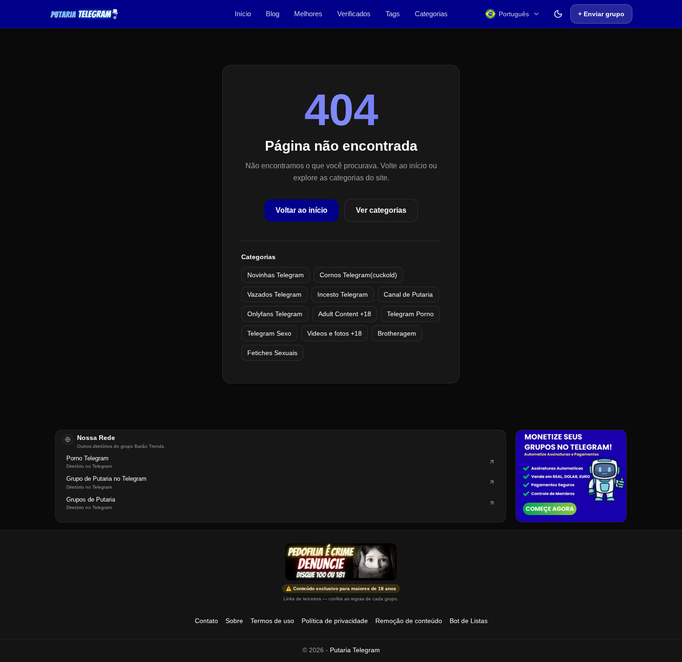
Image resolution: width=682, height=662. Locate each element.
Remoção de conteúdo (408, 620)
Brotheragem (397, 333)
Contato (206, 620)
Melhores (308, 14)
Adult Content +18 (344, 314)
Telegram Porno (410, 314)
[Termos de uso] (341, 561)
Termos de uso (272, 620)
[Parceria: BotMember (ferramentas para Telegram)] (571, 476)
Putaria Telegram (355, 650)
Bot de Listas (469, 620)
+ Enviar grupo (601, 14)
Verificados (354, 14)
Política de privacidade (335, 620)
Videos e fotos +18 (334, 333)
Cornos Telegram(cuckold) (358, 275)
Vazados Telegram (274, 294)
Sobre (234, 620)
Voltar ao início (302, 210)
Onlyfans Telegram (274, 314)
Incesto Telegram (342, 294)
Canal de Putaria (408, 294)
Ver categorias (381, 210)
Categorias (431, 14)
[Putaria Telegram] (84, 13)
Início (243, 14)
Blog (272, 14)
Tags (393, 14)
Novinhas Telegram (275, 275)
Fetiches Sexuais (272, 352)
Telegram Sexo (269, 333)
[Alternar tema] (558, 14)
